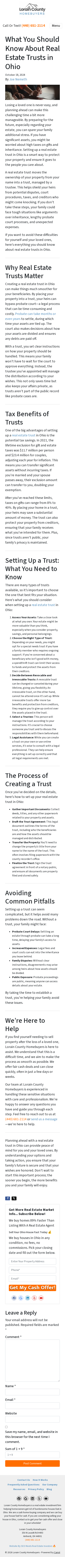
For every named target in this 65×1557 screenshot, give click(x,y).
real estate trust (24, 435)
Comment (13, 1337)
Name (10, 1386)
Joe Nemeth (18, 79)
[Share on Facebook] (7, 1198)
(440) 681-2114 (33, 25)
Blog (49, 1489)
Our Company (49, 1484)
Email (10, 1399)
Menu (56, 25)
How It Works (40, 1480)
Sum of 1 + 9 (15, 1449)
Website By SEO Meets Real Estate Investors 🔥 (32, 1546)
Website (11, 1413)
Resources (19, 1489)
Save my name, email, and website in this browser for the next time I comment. (31, 1436)
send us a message (44, 1119)
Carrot (57, 1552)
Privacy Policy (36, 1489)
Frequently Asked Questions (24, 1484)
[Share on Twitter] (14, 1198)
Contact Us (23, 1480)
